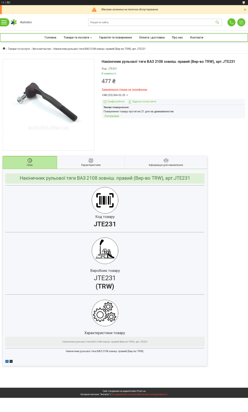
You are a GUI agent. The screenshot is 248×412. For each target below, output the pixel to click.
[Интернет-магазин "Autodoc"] (13, 22)
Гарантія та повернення (115, 37)
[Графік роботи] (241, 22)
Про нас (177, 37)
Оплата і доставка (152, 37)
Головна (50, 37)
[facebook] (7, 361)
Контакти (196, 37)
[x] (11, 361)
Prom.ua (141, 391)
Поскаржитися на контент (124, 394)
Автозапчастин (41, 48)
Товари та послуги (76, 37)
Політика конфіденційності (154, 394)
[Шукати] (217, 22)
